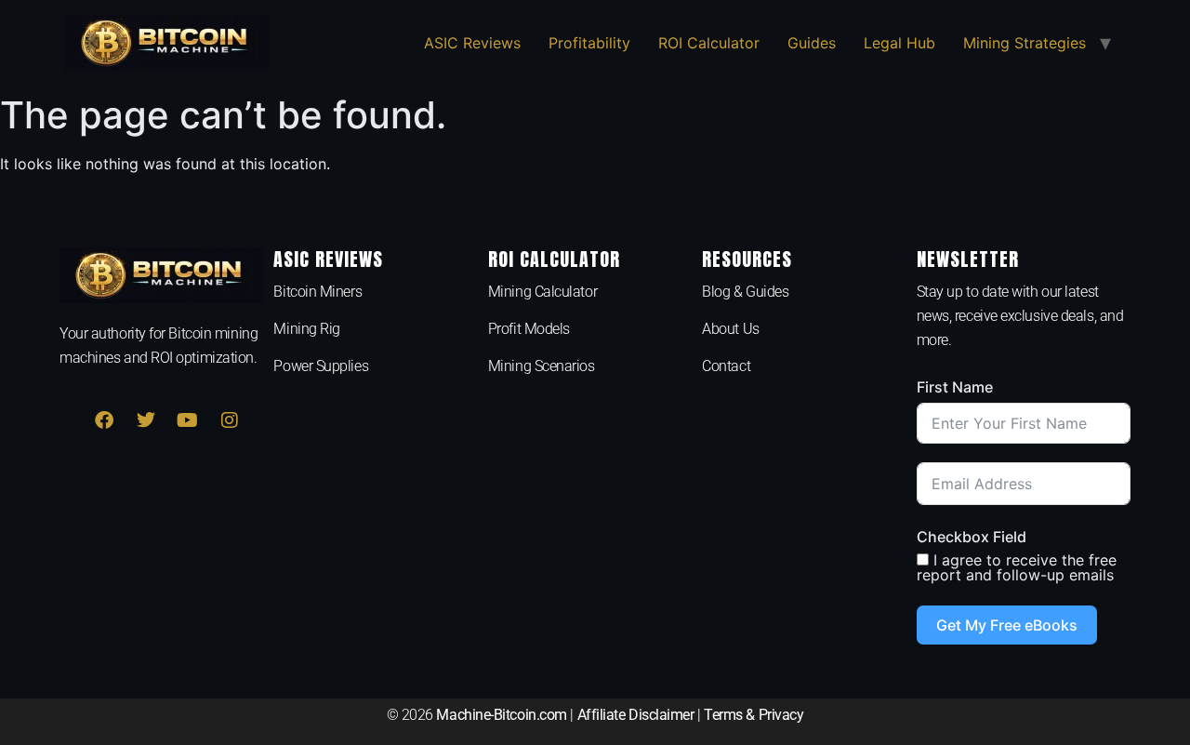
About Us (730, 329)
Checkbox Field (971, 536)
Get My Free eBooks (1007, 625)
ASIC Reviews (472, 42)
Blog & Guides (745, 291)
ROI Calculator (709, 42)
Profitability (589, 42)
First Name (955, 387)
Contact (726, 366)
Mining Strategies (1024, 42)
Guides (811, 42)
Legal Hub (899, 42)
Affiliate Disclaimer (635, 715)
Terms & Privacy (753, 715)
